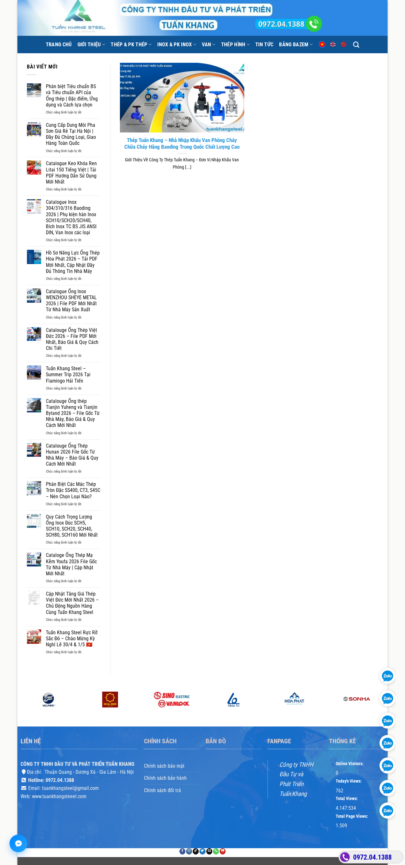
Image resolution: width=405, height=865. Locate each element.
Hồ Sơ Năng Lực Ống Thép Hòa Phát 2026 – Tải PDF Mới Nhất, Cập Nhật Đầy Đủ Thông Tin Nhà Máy (73, 262)
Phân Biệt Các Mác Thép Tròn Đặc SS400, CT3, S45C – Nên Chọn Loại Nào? (73, 490)
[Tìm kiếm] (356, 44)
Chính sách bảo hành (165, 778)
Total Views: (347, 799)
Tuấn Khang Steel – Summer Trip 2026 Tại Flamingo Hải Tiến (68, 374)
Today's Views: (349, 781)
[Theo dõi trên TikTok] (196, 851)
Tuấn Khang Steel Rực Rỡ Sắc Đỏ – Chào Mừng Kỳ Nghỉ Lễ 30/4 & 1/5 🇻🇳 (71, 638)
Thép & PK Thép (129, 45)
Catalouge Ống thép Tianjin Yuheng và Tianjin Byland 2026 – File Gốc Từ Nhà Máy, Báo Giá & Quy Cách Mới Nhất (73, 413)
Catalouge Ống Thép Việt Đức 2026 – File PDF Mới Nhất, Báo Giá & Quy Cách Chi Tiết (72, 339)
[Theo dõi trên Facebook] (182, 851)
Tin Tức (264, 45)
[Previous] (21, 708)
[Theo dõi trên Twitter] (202, 851)
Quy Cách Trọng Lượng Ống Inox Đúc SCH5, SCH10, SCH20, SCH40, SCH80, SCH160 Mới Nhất (72, 526)
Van (206, 45)
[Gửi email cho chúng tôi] (209, 851)
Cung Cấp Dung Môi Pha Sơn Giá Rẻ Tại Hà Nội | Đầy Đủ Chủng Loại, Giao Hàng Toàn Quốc (71, 134)
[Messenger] (18, 843)
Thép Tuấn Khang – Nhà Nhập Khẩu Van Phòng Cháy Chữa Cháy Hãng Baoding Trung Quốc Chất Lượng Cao (182, 143)
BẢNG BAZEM (293, 45)
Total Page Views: (352, 816)
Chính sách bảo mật (164, 766)
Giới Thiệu (89, 45)
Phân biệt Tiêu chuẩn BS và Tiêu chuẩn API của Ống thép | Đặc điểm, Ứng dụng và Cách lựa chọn (72, 95)
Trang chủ (59, 45)
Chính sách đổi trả (162, 790)
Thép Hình (233, 45)
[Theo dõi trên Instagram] (189, 851)
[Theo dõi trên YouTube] (223, 851)
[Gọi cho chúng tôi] (216, 851)
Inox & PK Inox (174, 45)
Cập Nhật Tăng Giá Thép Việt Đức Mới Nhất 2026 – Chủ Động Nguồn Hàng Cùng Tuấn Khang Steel (72, 603)
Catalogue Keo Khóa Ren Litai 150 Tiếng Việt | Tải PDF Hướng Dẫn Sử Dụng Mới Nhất (71, 172)
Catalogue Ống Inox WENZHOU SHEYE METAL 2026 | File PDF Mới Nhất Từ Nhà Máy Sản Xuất (71, 300)
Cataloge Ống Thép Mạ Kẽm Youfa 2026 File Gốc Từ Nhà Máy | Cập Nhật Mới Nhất (71, 564)
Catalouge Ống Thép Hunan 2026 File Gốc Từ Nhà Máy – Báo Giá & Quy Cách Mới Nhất (72, 455)
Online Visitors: (350, 763)
